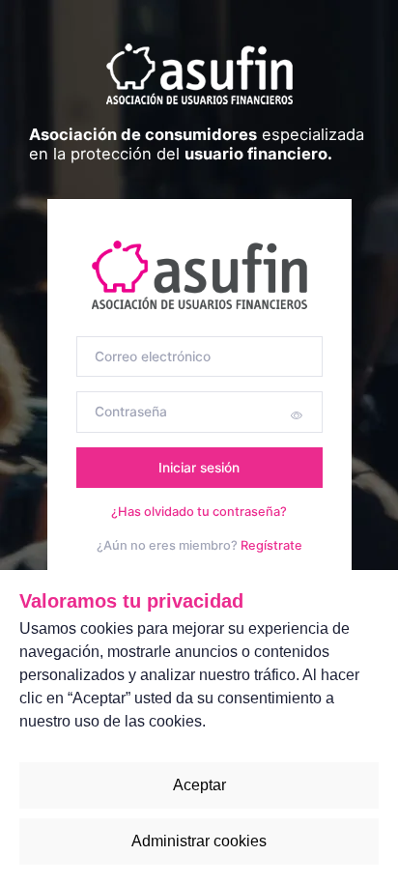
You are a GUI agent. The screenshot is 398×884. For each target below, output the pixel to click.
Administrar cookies (199, 841)
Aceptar (199, 785)
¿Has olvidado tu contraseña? (199, 511)
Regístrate (271, 545)
